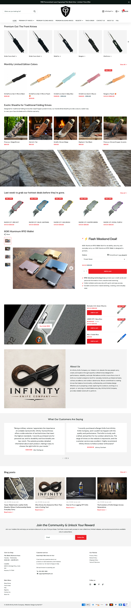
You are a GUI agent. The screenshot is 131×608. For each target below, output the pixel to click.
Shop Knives (7, 583)
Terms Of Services (94, 562)
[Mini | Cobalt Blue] (122, 338)
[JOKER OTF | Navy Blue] (122, 323)
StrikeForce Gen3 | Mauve (87, 94)
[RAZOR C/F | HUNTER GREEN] (90, 208)
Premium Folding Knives (44, 20)
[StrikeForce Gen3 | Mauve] (90, 80)
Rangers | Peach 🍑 (110, 94)
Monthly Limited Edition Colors (20, 64)
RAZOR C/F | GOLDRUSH (62, 222)
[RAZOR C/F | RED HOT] (15, 208)
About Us (110, 20)
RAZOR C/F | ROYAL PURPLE (113, 222)
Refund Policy (93, 558)
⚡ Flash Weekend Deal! (100, 239)
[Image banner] (65, 168)
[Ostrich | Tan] (40, 128)
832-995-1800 (43, 571)
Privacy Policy (93, 555)
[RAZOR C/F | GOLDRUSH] (65, 208)
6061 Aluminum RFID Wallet (19, 231)
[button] (128, 42)
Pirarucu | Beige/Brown (12, 142)
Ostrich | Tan (33, 142)
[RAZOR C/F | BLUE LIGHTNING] (40, 208)
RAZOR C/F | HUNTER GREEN (88, 222)
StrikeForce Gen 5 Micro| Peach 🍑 (39, 95)
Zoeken (34, 11)
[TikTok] (102, 584)
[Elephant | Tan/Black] (90, 128)
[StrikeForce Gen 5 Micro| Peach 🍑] (40, 80)
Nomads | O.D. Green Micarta (96, 306)
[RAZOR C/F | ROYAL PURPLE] (115, 208)
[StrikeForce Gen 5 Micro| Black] (15, 80)
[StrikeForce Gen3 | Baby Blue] (65, 80)
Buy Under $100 (45, 326)
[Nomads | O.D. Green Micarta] (122, 309)
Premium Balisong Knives (64, 20)
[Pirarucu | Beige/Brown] (15, 128)
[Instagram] (90, 584)
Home (15, 20)
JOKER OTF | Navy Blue (94, 319)
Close (129, 2)
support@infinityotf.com (46, 573)
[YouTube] (95, 584)
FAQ (117, 20)
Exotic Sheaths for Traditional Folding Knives (27, 105)
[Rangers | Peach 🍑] (115, 80)
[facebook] (98, 584)
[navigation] (7, 240)
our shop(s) (123, 255)
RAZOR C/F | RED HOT (11, 222)
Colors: (104, 255)
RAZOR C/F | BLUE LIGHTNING (39, 222)
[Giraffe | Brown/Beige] (65, 128)
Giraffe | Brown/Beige (61, 142)
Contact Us (100, 20)
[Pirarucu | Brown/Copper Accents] (115, 128)
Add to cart (107, 271)
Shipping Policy (93, 560)
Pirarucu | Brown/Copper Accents (115, 142)
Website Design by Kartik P (33, 605)
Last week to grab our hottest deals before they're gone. (34, 192)
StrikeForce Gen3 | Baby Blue (63, 94)
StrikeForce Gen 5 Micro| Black (14, 94)
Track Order (89, 20)
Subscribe (80, 537)
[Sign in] (117, 11)
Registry (6, 590)
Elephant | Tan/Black (85, 142)
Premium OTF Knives (26, 20)
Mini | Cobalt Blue (93, 335)
